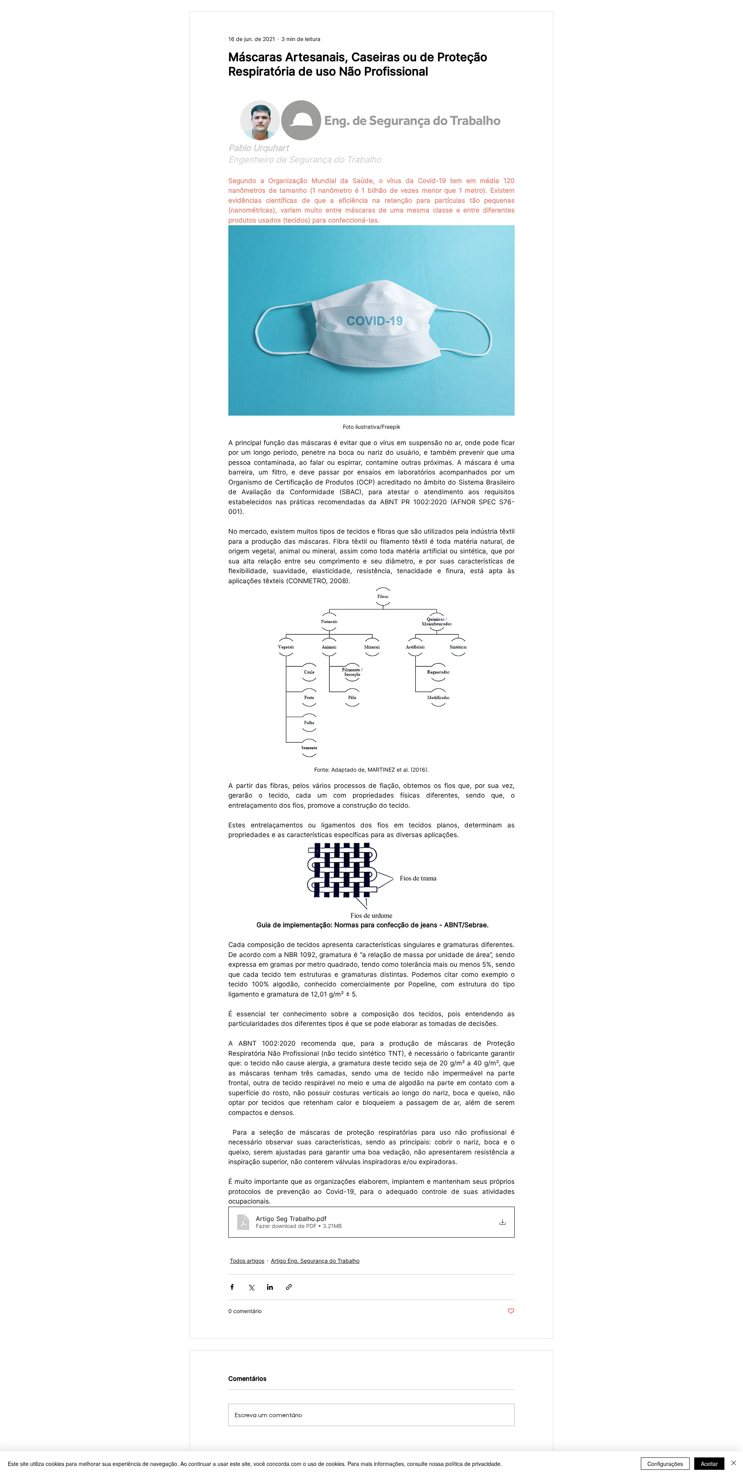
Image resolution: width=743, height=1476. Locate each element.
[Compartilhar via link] (289, 1287)
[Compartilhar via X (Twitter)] (251, 1287)
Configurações (665, 1463)
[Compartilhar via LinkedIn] (270, 1287)
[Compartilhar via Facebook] (232, 1287)
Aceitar (709, 1463)
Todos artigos (247, 1260)
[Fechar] (733, 1463)
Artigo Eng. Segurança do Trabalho (315, 1260)
